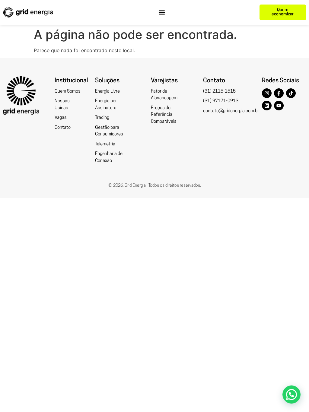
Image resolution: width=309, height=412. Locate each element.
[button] (162, 12)
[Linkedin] (267, 105)
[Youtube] (279, 105)
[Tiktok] (291, 93)
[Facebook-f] (279, 93)
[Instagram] (267, 93)
